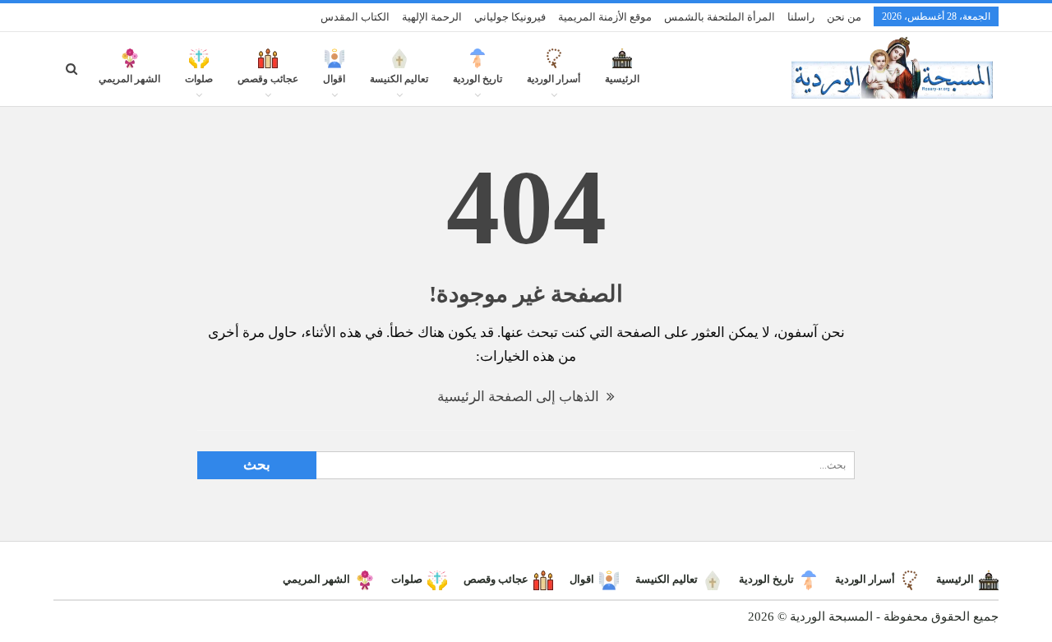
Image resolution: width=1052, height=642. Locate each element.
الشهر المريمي (129, 79)
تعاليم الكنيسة (399, 79)
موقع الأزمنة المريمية (605, 17)
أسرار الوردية (553, 79)
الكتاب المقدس (355, 17)
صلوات (199, 79)
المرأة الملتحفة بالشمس (719, 17)
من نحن (844, 17)
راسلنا (800, 17)
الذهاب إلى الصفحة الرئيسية (519, 396)
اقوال (334, 79)
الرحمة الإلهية (432, 17)
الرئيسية (622, 79)
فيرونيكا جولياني (510, 17)
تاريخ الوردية (477, 79)
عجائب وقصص (268, 79)
